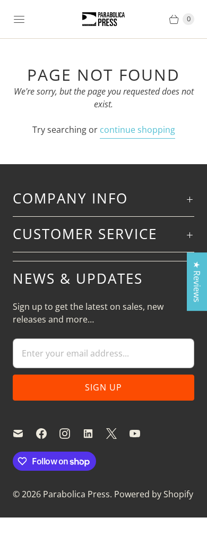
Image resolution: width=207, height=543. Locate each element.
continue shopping (137, 129)
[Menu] (19, 19)
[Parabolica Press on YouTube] (141, 433)
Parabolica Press (76, 494)
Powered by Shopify (153, 494)
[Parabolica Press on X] (118, 433)
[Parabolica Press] (103, 19)
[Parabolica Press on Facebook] (47, 433)
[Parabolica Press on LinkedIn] (94, 433)
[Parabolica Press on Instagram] (71, 433)
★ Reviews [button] (197, 281)
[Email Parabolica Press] (24, 433)
